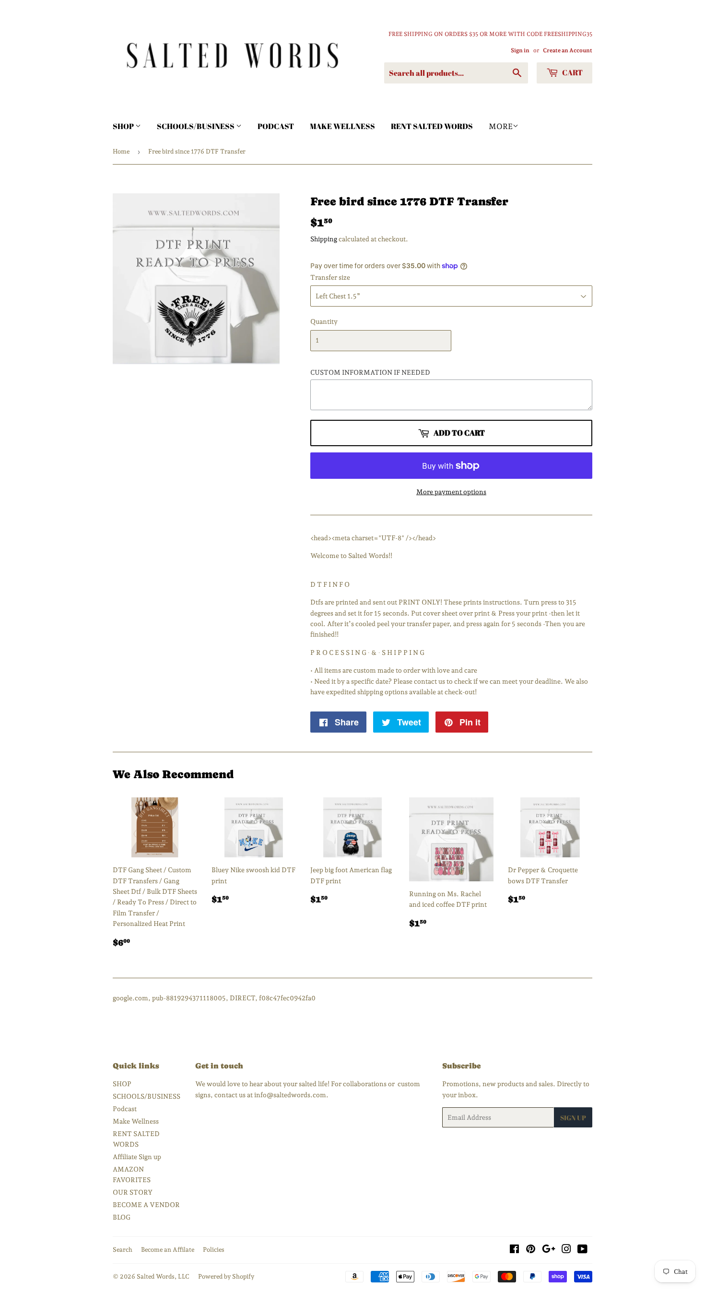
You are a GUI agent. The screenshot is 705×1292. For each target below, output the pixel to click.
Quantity (324, 321)
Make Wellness (342, 126)
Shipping (323, 239)
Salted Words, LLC (163, 1276)
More (501, 126)
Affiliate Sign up (137, 1157)
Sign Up (573, 1117)
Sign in (520, 50)
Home (121, 151)
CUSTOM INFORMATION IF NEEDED (370, 372)
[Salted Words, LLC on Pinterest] (531, 1250)
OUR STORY (133, 1192)
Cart (572, 72)
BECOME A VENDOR (146, 1205)
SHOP (124, 126)
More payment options (451, 492)
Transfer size (330, 277)
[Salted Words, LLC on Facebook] (514, 1250)
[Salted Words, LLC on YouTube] (582, 1250)
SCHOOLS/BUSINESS (196, 126)
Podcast (276, 126)
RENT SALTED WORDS (432, 126)
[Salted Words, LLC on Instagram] (566, 1250)
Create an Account (567, 50)
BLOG (121, 1217)
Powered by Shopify (226, 1276)
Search (122, 1249)
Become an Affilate (167, 1249)
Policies (213, 1249)
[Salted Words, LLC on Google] (548, 1250)
